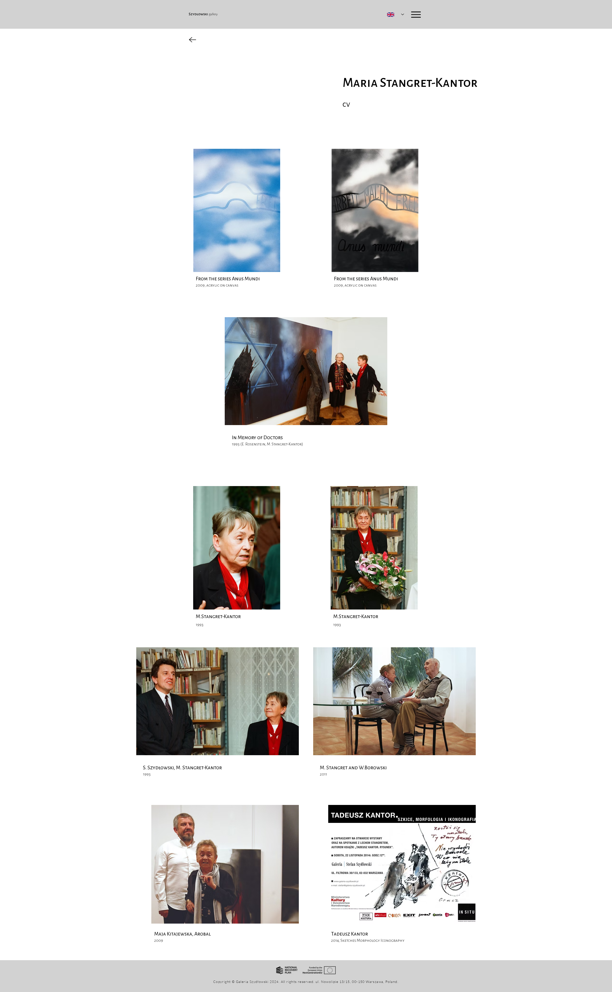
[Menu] (416, 14)
